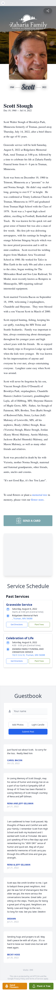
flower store (37, 499)
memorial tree (39, 495)
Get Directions (17, 624)
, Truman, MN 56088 (22, 618)
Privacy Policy (19, 978)
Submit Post (28, 731)
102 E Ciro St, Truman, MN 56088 (28, 655)
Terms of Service (36, 978)
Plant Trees (39, 624)
